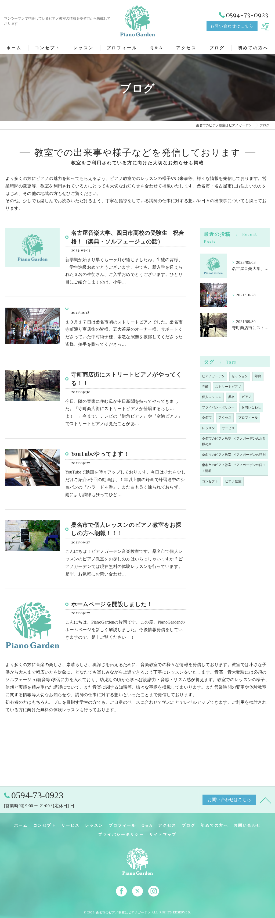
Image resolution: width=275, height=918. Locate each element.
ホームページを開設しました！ (112, 603)
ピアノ (247, 397)
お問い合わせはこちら (232, 26)
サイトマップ (163, 834)
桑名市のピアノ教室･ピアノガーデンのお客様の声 (234, 441)
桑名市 (207, 417)
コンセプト (210, 481)
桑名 (231, 397)
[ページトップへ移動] (265, 800)
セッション (239, 376)
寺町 (205, 387)
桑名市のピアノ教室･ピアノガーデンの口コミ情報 (234, 468)
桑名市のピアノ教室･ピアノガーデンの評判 (234, 455)
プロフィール (248, 417)
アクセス (224, 417)
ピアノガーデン (213, 376)
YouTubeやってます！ (100, 453)
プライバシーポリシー (218, 407)
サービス (228, 428)
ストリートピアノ (228, 387)
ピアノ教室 (233, 481)
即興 (258, 376)
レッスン (208, 428)
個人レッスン (212, 397)
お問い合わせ (251, 407)
